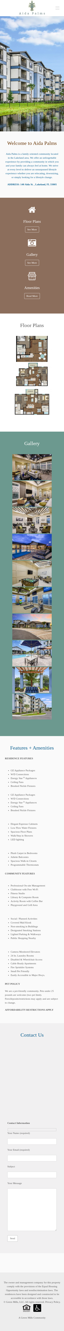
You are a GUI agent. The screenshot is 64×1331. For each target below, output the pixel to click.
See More (32, 229)
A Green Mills (26, 1317)
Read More (32, 296)
